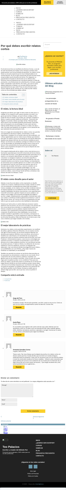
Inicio (18, 23)
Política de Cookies (33, 476)
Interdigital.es (39, 484)
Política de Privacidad (33, 473)
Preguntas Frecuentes (25, 17)
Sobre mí (19, 28)
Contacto (20, 19)
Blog (18, 30)
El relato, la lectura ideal (10, 97)
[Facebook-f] (30, 466)
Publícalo (7, 280)
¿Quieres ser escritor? (25, 10)
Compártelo (7, 279)
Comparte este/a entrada (10, 104)
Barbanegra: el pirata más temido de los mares (53, 137)
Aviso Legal (33, 471)
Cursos (19, 26)
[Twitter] (35, 466)
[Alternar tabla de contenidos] (22, 94)
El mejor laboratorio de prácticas (13, 101)
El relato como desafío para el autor (13, 99)
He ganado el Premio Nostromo (52, 120)
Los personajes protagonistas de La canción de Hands (51, 101)
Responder (19, 307)
